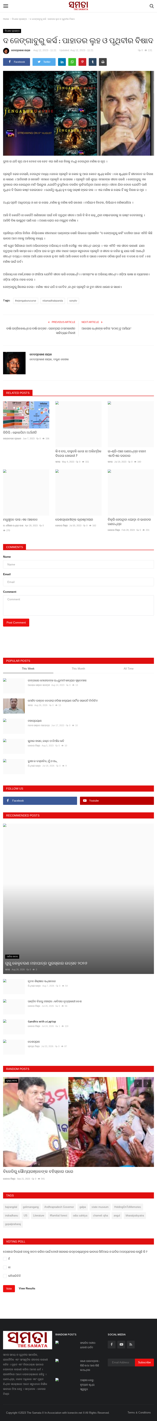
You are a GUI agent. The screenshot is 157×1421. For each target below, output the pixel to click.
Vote (9, 1288)
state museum (100, 1206)
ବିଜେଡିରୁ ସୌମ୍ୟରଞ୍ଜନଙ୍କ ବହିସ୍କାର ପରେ (38, 1171)
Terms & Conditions (139, 1412)
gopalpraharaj (13, 1224)
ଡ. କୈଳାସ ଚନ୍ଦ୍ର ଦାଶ (13, 525)
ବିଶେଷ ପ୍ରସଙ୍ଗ (19, 19)
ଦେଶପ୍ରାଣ (34, 1042)
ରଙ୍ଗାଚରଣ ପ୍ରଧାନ (12, 438)
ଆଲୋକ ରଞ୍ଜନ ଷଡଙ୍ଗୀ (39, 685)
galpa (83, 1206)
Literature (38, 1215)
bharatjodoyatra (135, 1215)
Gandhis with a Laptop (42, 1021)
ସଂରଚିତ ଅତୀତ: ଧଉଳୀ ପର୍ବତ (88, 1345)
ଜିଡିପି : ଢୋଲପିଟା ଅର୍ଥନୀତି (20, 433)
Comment (9, 591)
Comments (14, 547)
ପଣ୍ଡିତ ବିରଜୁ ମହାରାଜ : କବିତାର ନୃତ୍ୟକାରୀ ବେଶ (55, 1001)
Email (7, 574)
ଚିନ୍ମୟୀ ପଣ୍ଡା (34, 765)
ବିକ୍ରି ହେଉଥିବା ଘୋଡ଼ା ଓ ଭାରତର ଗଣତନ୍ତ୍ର (129, 522)
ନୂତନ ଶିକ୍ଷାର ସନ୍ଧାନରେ (42, 981)
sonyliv (73, 300)
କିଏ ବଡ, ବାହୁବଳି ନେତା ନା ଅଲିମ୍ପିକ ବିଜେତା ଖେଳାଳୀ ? (78, 453)
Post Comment (16, 622)
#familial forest (58, 1215)
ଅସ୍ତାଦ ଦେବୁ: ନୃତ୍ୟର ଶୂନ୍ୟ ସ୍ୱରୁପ (87, 1384)
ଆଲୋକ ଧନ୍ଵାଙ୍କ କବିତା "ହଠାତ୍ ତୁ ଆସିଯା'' (106, 328)
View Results (27, 1288)
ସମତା (57, 461)
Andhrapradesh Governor (59, 1206)
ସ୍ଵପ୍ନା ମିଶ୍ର (34, 1046)
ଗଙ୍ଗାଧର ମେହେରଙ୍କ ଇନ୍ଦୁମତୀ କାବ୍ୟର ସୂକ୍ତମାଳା (57, 680)
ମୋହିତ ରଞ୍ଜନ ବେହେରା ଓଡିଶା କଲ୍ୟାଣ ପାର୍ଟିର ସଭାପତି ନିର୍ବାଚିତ (63, 700)
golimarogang (31, 1206)
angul (117, 1215)
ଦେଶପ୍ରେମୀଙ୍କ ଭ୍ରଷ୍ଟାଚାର (74, 520)
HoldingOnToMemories (127, 1206)
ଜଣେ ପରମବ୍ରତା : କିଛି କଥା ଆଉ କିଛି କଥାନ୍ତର (89, 1365)
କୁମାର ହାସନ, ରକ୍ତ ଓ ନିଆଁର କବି (46, 741)
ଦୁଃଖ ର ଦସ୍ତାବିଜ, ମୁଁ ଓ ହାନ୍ (42, 761)
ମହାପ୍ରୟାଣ (35, 721)
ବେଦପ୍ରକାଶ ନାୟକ (20, 50)
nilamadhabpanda (53, 300)
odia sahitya (80, 1215)
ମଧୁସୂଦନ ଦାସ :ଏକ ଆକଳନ (20, 520)
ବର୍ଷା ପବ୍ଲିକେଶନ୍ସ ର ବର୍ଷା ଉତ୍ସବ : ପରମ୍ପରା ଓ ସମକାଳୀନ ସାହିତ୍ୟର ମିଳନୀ (40, 330)
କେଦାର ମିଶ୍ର (61, 525)
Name (7, 556)
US (25, 1215)
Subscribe (144, 1362)
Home (6, 19)
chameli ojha (100, 1215)
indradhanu (11, 1215)
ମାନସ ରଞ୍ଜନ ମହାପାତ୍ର (39, 725)
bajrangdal (11, 1206)
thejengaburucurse (25, 300)
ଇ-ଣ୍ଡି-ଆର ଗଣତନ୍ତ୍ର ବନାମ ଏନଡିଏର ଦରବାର (127, 453)
